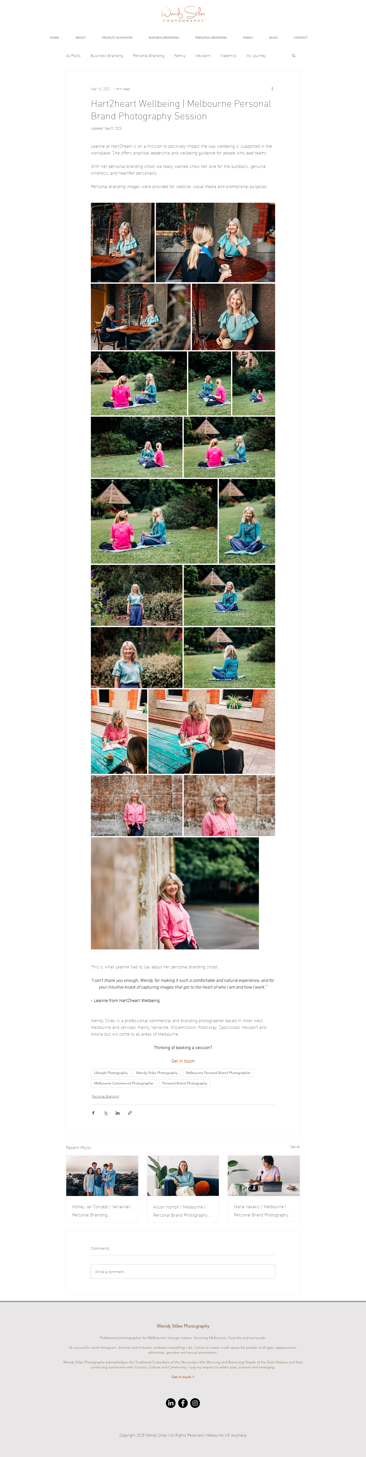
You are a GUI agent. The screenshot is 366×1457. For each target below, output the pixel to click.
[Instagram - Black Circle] (195, 1403)
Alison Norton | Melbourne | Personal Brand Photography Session (180, 1210)
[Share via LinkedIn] (117, 1113)
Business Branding (107, 55)
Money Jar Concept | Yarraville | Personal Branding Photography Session (101, 1210)
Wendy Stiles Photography (157, 1072)
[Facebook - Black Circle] (183, 1403)
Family (179, 55)
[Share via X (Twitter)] (105, 1113)
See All (295, 1146)
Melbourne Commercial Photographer (124, 1083)
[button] (293, 55)
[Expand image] (123, 242)
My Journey (256, 55)
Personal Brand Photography (184, 1083)
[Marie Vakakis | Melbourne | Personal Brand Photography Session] (264, 1176)
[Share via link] (129, 1113)
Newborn (203, 55)
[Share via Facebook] (93, 1113)
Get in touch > (183, 1377)
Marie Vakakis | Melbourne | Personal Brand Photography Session (261, 1210)
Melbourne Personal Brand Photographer (218, 1072)
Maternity (229, 55)
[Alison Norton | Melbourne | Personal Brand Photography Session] (183, 1176)
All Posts (73, 55)
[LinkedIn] (171, 1403)
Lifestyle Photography (111, 1072)
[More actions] (272, 88)
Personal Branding (148, 55)
